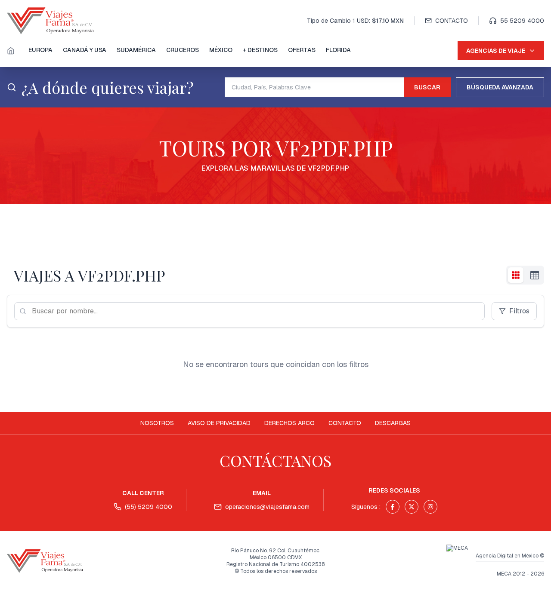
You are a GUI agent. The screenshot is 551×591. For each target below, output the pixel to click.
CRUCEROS (182, 50)
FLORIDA (338, 50)
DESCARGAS (393, 423)
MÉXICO (220, 50)
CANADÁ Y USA (84, 50)
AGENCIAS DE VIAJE (495, 51)
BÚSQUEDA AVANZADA (500, 87)
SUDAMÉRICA (136, 50)
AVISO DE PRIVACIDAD (219, 423)
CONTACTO (451, 20)
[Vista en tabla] (534, 275)
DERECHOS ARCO (289, 423)
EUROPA (40, 50)
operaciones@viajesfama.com (267, 507)
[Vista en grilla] (515, 275)
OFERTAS (302, 50)
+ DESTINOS (260, 50)
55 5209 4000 (522, 20)
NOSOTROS (157, 423)
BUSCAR (427, 87)
